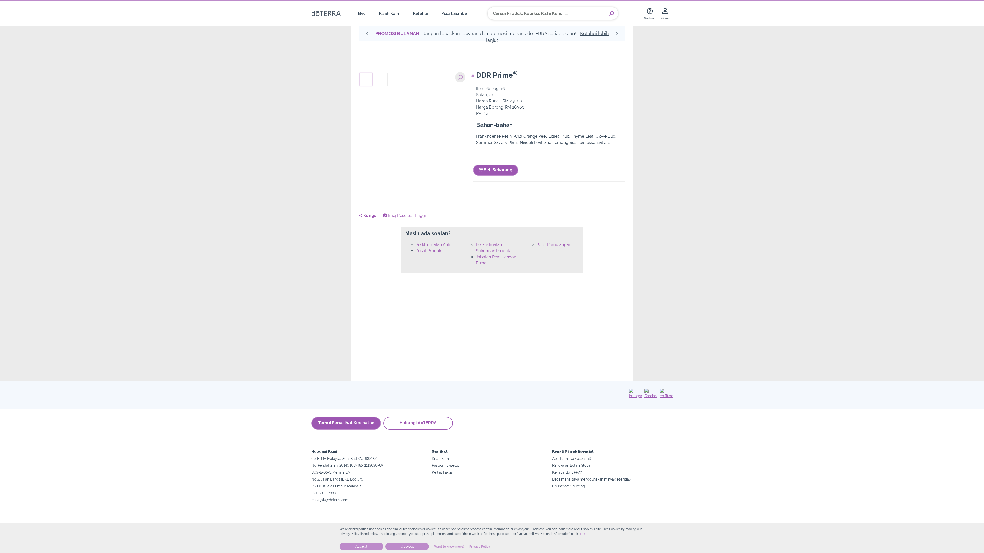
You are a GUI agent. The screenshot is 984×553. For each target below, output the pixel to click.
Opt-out (407, 546)
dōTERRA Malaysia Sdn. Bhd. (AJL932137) (344, 458)
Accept (361, 546)
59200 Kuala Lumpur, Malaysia (336, 486)
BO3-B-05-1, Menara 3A (330, 472)
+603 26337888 (323, 493)
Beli (362, 13)
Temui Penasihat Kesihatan (346, 422)
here (583, 534)
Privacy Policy (479, 546)
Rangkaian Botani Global (571, 465)
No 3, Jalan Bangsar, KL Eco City (337, 479)
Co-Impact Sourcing (568, 486)
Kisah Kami (389, 13)
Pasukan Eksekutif (446, 465)
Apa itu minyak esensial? (572, 458)
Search (611, 13)
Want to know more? (449, 546)
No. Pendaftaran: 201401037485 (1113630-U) (347, 465)
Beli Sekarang (497, 169)
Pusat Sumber (454, 13)
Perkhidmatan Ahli (433, 244)
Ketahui (420, 13)
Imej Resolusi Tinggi (406, 215)
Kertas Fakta (442, 472)
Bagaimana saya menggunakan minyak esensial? (591, 479)
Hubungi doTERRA (418, 422)
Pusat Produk (428, 250)
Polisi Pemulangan (553, 244)
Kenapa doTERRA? (567, 472)
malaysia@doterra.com (329, 500)
